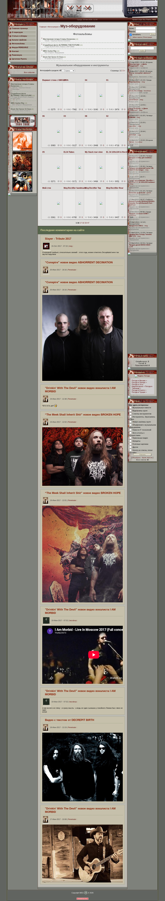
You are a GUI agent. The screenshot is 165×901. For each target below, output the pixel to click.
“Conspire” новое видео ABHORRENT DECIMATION (79, 262)
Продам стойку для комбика (140, 157)
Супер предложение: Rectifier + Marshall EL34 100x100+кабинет (142, 181)
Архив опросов (147, 457)
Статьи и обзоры (19, 36)
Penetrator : (63, 270)
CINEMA (132, 117)
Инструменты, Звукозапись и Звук (140, 77)
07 (65, 80)
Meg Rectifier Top (93, 188)
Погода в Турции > (139, 392)
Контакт (15, 51)
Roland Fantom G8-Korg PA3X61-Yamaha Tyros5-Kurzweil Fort (142, 202)
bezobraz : (64, 620)
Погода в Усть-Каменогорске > (138, 385)
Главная (12, 19)
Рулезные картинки (140, 444)
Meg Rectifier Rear (114, 188)
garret (149, 192)
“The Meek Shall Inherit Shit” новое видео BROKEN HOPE (83, 414)
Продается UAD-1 (136, 226)
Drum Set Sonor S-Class (21, 109)
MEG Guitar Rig (17, 103)
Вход (30, 19)
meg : (62, 246)
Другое (135, 447)
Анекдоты (136, 441)
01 (107, 80)
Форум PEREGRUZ (20, 47)
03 (65, 116)
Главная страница (20, 28)
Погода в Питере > (139, 382)
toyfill (131, 247)
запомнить (136, 34)
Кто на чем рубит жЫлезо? (140, 73)
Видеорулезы (134, 82)
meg (60, 102)
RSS (154, 19)
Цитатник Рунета (19, 59)
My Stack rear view (93, 152)
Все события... (30, 72)
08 (86, 116)
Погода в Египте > (139, 390)
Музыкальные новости (141, 407)
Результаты (136, 457)
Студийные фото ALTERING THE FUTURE (21, 94)
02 (107, 116)
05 (43, 152)
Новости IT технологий (141, 430)
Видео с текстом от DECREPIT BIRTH (69, 720)
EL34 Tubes (69, 152)
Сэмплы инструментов (141, 414)
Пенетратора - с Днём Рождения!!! (138, 65)
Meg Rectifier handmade (75, 188)
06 (43, 116)
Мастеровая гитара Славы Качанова (59, 39)
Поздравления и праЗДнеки (138, 68)
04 (86, 80)
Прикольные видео (140, 438)
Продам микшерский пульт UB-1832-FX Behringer (141, 169)
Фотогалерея (53, 27)
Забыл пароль (137, 37)
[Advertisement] (142, 304)
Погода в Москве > (139, 380)
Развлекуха (17, 55)
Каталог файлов (19, 40)
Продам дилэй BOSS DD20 (139, 245)
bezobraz (147, 91)
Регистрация (22, 19)
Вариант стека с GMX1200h (55, 80)
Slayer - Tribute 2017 (58, 238)
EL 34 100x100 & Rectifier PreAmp (122, 152)
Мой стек (46, 188)
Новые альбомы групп (141, 422)
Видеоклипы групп (139, 410)
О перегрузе (17, 32)
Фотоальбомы (18, 44)
